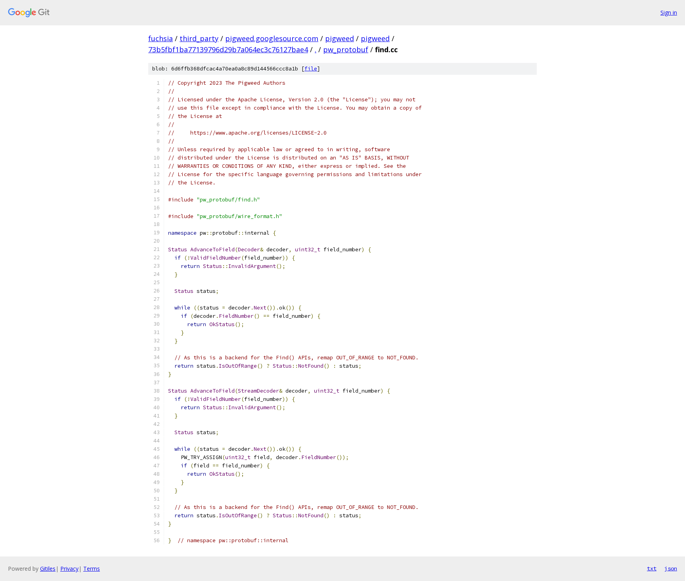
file (310, 68)
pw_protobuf (345, 49)
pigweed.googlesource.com (271, 38)
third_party (199, 38)
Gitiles (47, 568)
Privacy (69, 568)
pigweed (339, 38)
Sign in (668, 12)
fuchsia (160, 38)
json (670, 568)
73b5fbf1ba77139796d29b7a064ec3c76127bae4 (228, 49)
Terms (91, 568)
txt (651, 568)
